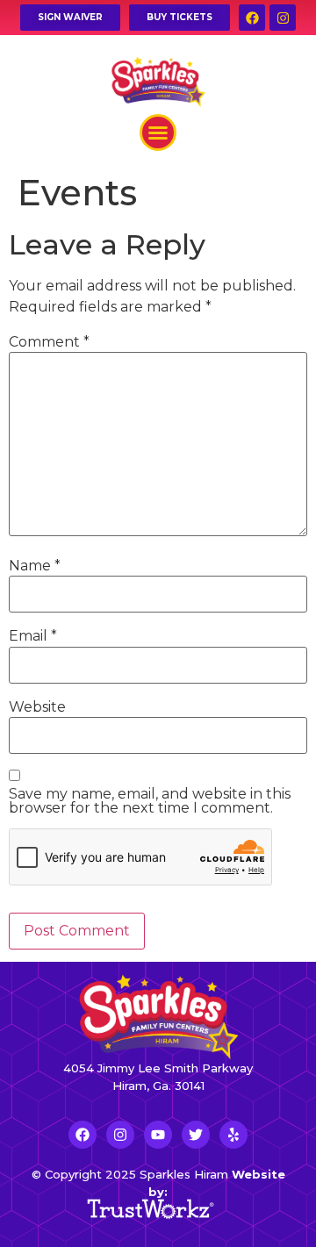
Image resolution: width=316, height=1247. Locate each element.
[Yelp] (233, 1135)
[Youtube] (158, 1135)
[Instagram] (282, 17)
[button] (158, 132)
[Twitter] (196, 1135)
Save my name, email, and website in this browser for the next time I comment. (150, 801)
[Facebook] (252, 17)
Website (37, 707)
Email (33, 636)
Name (35, 566)
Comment (49, 342)
